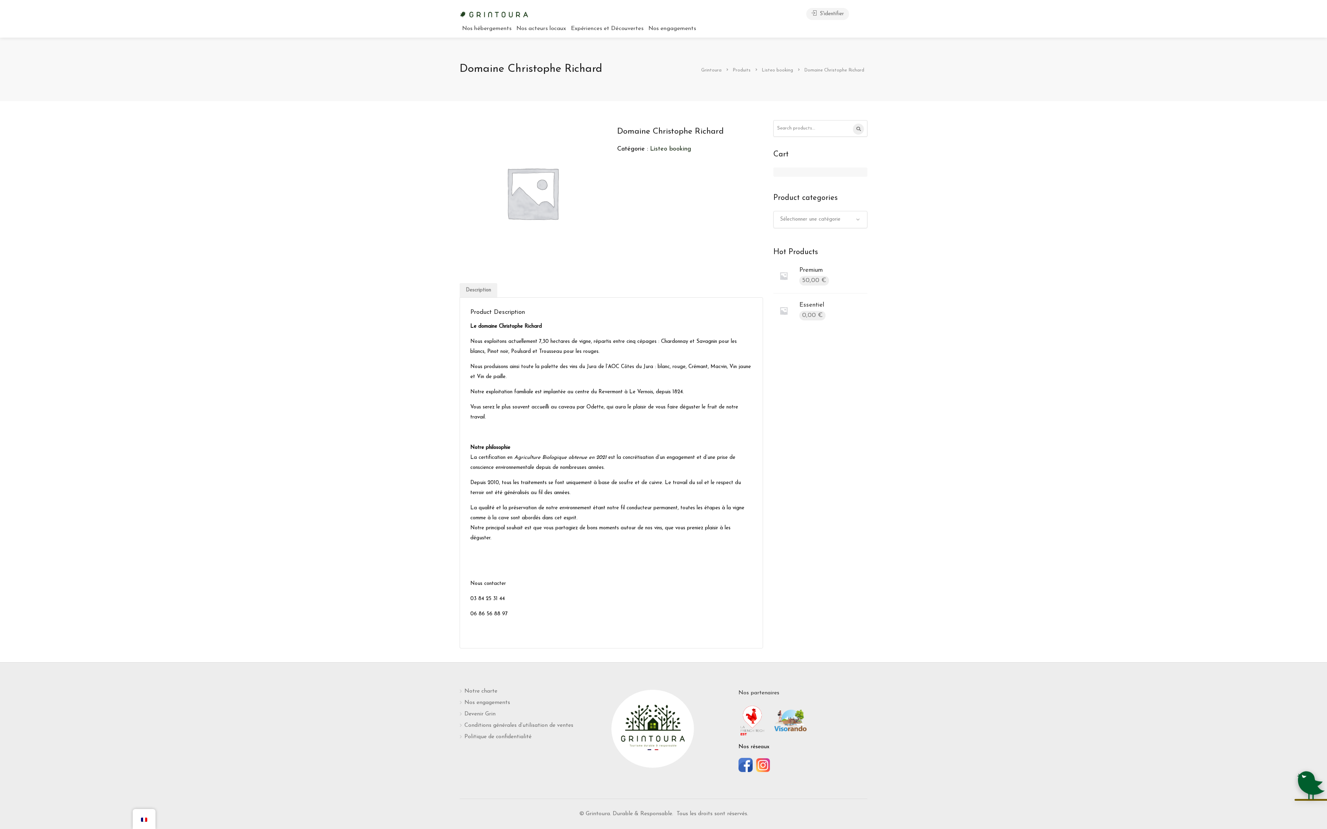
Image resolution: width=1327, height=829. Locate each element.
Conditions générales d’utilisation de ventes (518, 725)
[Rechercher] (858, 129)
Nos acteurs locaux (541, 28)
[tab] (478, 290)
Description (478, 290)
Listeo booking (670, 149)
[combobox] (820, 219)
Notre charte (480, 691)
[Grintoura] (494, 14)
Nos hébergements (486, 28)
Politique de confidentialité (497, 737)
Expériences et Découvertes (607, 28)
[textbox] (820, 219)
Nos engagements (672, 28)
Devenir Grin (480, 714)
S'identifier (831, 14)
